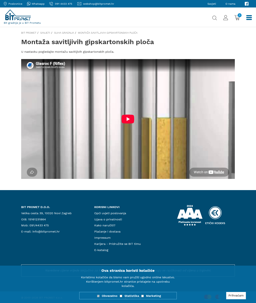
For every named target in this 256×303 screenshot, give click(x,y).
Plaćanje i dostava (107, 231)
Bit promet (28, 32)
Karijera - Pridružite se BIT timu (117, 244)
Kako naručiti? (104, 225)
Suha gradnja (64, 32)
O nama (230, 3)
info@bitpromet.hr (46, 231)
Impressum (102, 237)
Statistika (131, 296)
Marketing (153, 296)
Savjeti (211, 3)
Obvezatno (110, 296)
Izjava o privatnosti (108, 219)
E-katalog (101, 250)
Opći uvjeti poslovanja (110, 213)
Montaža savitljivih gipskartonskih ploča (108, 32)
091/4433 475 (39, 225)
